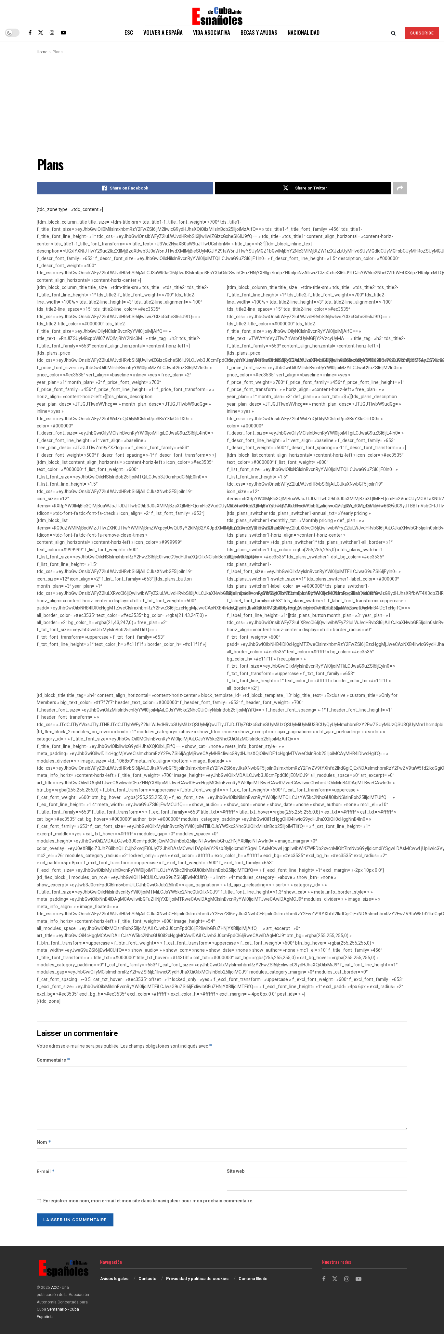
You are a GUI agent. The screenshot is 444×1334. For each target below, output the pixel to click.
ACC (55, 1287)
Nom (44, 1142)
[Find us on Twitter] (40, 32)
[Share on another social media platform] (400, 188)
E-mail (46, 1171)
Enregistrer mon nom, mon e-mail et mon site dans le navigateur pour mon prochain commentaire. (148, 1200)
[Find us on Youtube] (63, 32)
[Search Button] (393, 32)
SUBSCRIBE (422, 33)
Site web (235, 1171)
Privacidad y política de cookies (197, 1278)
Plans (58, 52)
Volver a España (163, 32)
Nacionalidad (304, 32)
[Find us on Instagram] (52, 32)
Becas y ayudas (259, 32)
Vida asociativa (211, 32)
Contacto (147, 1278)
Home (42, 52)
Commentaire (53, 1060)
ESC (128, 32)
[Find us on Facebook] (30, 32)
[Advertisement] (222, 104)
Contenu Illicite (253, 1278)
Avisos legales (114, 1278)
